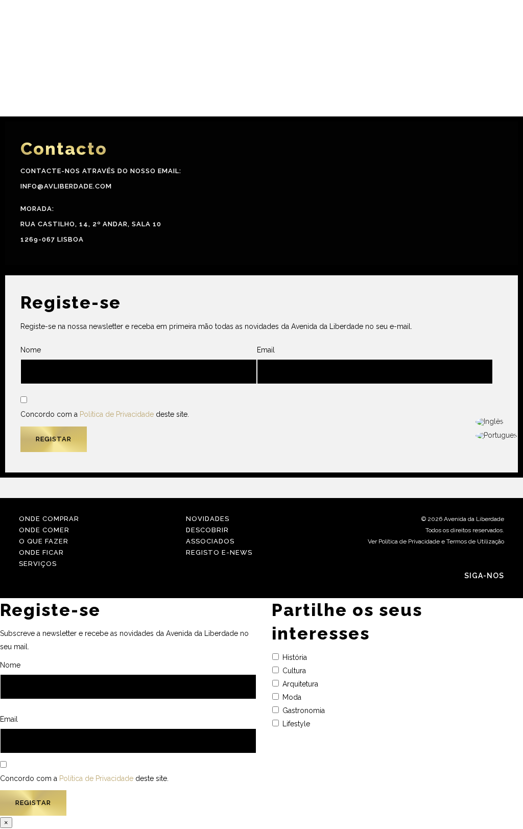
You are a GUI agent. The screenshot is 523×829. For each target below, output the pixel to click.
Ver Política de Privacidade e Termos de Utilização (436, 541)
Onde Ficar (41, 552)
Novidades (207, 519)
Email (266, 350)
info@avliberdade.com (66, 186)
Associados (210, 541)
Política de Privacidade (117, 414)
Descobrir (207, 530)
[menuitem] (496, 422)
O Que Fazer (43, 541)
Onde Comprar (49, 519)
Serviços (38, 563)
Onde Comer (44, 530)
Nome (30, 350)
